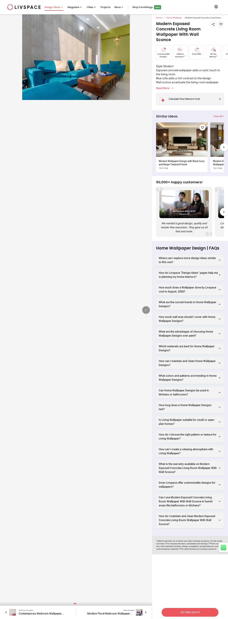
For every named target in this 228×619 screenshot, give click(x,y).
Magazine (73, 7)
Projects (105, 7)
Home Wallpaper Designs (175, 18)
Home (159, 18)
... (164, 18)
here (162, 543)
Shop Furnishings (142, 7)
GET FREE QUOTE (190, 612)
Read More (163, 88)
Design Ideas (52, 7)
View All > (219, 116)
